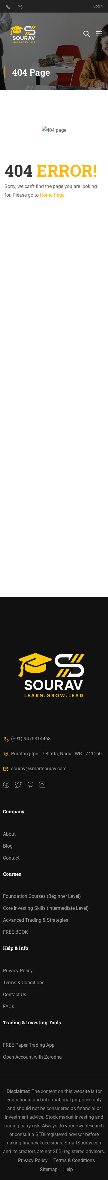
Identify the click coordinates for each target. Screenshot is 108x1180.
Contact (11, 858)
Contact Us (14, 994)
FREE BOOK (15, 932)
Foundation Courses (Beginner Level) (42, 896)
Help (68, 1169)
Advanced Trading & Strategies (35, 920)
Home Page (52, 195)
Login (98, 6)
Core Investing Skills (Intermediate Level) (46, 908)
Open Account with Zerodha (32, 1057)
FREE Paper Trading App (29, 1045)
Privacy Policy (18, 970)
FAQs (8, 1006)
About (9, 834)
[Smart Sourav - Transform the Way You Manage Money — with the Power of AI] (24, 33)
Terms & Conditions (23, 982)
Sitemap (49, 1169)
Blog (8, 846)
